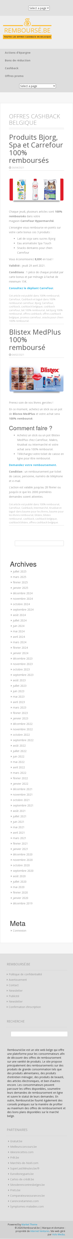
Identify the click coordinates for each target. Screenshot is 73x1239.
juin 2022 (18, 756)
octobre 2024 (21, 604)
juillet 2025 (19, 571)
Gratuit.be (16, 1141)
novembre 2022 (23, 729)
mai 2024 (19, 631)
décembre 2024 (23, 593)
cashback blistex (18, 522)
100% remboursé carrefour (32, 301)
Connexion (19, 930)
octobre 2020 (21, 865)
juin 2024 (18, 626)
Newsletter (16, 990)
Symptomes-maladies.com (27, 1206)
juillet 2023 (19, 686)
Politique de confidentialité (25, 974)
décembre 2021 (23, 789)
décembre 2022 (23, 724)
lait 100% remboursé (33, 310)
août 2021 (19, 811)
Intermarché (41, 508)
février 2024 (20, 647)
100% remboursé (49, 295)
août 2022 (19, 745)
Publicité (14, 996)
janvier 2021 (20, 849)
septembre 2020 (23, 871)
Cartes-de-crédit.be (22, 1179)
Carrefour (14, 299)
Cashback (11, 68)
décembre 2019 (23, 903)
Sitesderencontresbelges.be (27, 1185)
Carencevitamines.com (24, 1201)
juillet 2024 (19, 620)
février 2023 (20, 713)
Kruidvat (54, 508)
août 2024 (19, 615)
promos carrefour (30, 317)
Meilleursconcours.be (23, 1146)
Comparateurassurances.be (27, 1195)
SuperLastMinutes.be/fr (25, 1168)
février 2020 (20, 892)
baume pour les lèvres (35, 511)
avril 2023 (19, 702)
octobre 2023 (21, 669)
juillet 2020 (19, 881)
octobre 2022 (21, 734)
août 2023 (19, 680)
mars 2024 (19, 642)
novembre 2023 (23, 664)
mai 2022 (19, 762)
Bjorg (38, 303)
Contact (14, 985)
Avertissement (18, 980)
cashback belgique (32, 306)
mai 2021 (19, 827)
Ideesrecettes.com (21, 1152)
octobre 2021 (21, 800)
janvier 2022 (20, 783)
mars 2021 (19, 838)
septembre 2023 (23, 675)
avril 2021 (19, 832)
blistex (38, 515)
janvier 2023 (20, 718)
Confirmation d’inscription (25, 1007)
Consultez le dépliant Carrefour (31, 288)
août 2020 (19, 876)
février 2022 (20, 778)
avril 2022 (19, 767)
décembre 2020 (23, 854)
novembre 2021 (23, 794)
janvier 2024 (20, 653)
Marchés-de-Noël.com (24, 1163)
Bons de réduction (17, 60)
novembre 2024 (23, 598)
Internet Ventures (39, 1231)
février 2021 (20, 843)
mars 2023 (19, 707)
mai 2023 (19, 696)
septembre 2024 (23, 609)
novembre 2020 (23, 860)
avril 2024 (19, 637)
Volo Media (58, 1234)
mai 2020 (19, 887)
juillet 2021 (19, 816)
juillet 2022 (19, 751)
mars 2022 (19, 773)
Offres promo (14, 76)
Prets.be (15, 1190)
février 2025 (20, 582)
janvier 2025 (20, 588)
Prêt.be (14, 1157)
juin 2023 (18, 691)
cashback (14, 306)
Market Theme (29, 1224)
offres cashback (32, 313)
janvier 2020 (20, 898)
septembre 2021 (23, 805)
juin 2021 (18, 822)
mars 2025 (19, 577)
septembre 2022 (23, 740)
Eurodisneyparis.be (22, 1174)
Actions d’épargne (18, 52)
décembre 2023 (23, 658)
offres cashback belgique (43, 522)
